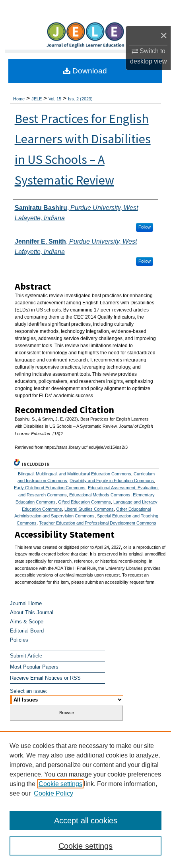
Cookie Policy (53, 793)
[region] (85, 798)
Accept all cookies (85, 820)
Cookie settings (60, 783)
